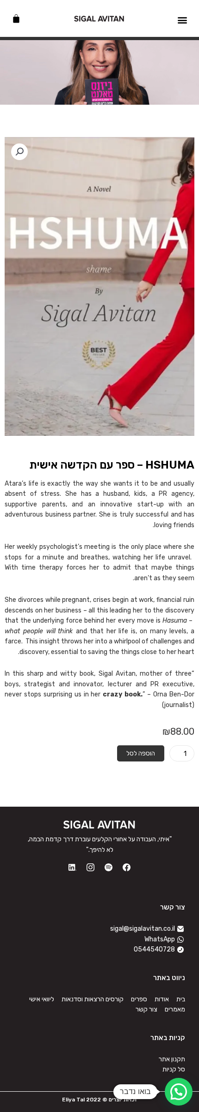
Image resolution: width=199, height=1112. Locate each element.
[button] (182, 19)
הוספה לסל (140, 753)
